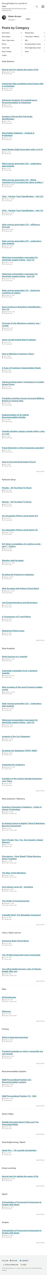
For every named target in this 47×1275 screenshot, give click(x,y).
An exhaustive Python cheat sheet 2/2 (20, 516)
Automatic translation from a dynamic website (19, 671)
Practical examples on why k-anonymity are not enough (22, 1052)
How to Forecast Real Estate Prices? (19, 462)
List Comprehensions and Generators (19, 602)
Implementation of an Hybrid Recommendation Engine (15, 416)
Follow (28, 19)
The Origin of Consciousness (15, 901)
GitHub (14, 1261)
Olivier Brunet (14, 16)
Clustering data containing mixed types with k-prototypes (22, 84)
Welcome (6, 1011)
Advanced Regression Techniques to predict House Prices (23, 383)
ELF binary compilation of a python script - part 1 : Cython (22, 545)
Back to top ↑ (40, 471)
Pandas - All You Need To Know (17, 488)
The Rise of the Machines (14, 873)
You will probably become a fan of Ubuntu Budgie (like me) (21, 970)
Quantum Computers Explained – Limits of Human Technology (22, 808)
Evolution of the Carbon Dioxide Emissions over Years (22, 779)
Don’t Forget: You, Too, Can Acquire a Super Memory (22, 841)
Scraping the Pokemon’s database (18, 574)
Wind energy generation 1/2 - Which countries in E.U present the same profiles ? (22, 181)
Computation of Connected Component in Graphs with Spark (21, 1203)
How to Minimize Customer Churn (18, 354)
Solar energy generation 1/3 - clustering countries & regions (21, 291)
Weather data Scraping (13, 560)
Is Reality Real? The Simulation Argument (21, 915)
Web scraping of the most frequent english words (22, 688)
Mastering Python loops (13, 630)
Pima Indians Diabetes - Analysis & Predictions (18, 134)
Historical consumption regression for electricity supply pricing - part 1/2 (20, 258)
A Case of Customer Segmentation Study (21, 368)
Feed (24, 1265)
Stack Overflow (11, 1265)
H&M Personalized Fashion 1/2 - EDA (19, 1096)
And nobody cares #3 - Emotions (17, 887)
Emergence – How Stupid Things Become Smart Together (21, 857)
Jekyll (33, 1268)
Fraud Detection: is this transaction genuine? (23, 448)
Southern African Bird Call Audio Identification (17, 117)
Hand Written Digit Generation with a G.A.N (22, 149)
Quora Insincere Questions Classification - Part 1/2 (22, 308)
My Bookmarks (9, 997)
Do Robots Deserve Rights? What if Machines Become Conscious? (23, 824)
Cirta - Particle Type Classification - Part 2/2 (22, 196)
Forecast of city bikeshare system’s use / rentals (21, 324)
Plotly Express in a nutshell (14, 656)
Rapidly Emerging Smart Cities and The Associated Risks (20, 1123)
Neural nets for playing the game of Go (20, 69)
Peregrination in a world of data (14, 6)
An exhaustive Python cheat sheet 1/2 (20, 530)
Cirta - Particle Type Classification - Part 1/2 (22, 210)
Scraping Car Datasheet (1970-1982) (19, 750)
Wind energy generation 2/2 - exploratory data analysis (21, 164)
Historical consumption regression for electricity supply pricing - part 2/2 (20, 275)
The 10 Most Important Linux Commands (21, 955)
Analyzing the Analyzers (13, 764)
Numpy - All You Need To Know (16, 502)
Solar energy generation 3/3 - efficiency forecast (21, 225)
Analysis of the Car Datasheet (16, 736)
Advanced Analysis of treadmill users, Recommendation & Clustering (20, 101)
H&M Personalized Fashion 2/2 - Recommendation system (17, 1080)
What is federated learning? (15, 1037)
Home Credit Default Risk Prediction (19, 340)
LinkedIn (24, 1261)
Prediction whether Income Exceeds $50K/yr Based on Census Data (23, 399)
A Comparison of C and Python (16, 616)
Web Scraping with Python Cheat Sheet (20, 588)
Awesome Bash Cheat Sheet (15, 941)
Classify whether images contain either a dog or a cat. (23, 432)
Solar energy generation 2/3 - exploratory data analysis (21, 242)
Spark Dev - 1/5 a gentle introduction (19, 1150)
